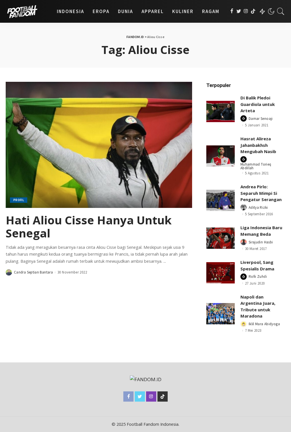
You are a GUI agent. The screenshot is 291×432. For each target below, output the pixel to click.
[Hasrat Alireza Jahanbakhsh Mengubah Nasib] (220, 156)
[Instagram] (246, 11)
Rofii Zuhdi (258, 276)
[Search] (280, 11)
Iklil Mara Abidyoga (264, 324)
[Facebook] (231, 11)
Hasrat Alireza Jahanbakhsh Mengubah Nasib (258, 145)
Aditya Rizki (258, 207)
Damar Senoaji (261, 118)
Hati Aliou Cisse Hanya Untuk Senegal (89, 226)
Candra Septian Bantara (33, 272)
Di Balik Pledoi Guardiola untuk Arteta (257, 104)
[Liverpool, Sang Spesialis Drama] (220, 272)
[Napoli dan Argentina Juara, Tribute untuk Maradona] (220, 313)
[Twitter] (238, 11)
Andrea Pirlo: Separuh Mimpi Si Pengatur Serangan (261, 193)
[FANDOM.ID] (27, 11)
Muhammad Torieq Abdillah (255, 166)
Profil (18, 200)
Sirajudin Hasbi (261, 242)
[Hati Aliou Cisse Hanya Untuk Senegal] (99, 145)
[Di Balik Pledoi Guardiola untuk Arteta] (220, 111)
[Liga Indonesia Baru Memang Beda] (220, 238)
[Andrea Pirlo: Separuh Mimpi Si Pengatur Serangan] (220, 200)
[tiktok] (253, 11)
